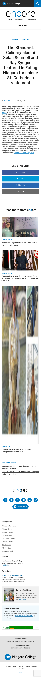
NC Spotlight (6, 548)
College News (7, 535)
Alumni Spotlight (8, 532)
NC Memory (6, 545)
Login (20, 672)
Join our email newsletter (24, 616)
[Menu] (25, 25)
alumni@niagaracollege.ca (20, 648)
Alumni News (7, 529)
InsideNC (5, 565)
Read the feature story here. (24, 153)
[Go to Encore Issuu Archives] (9, 601)
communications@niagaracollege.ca (20, 641)
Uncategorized (7, 551)
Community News (8, 538)
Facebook (21, 173)
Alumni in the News (20, 39)
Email (22, 191)
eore (20, 13)
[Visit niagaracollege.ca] (20, 660)
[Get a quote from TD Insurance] (20, 629)
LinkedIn (21, 185)
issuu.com (22, 600)
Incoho (4, 113)
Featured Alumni (8, 542)
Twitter (21, 179)
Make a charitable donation (12, 575)
